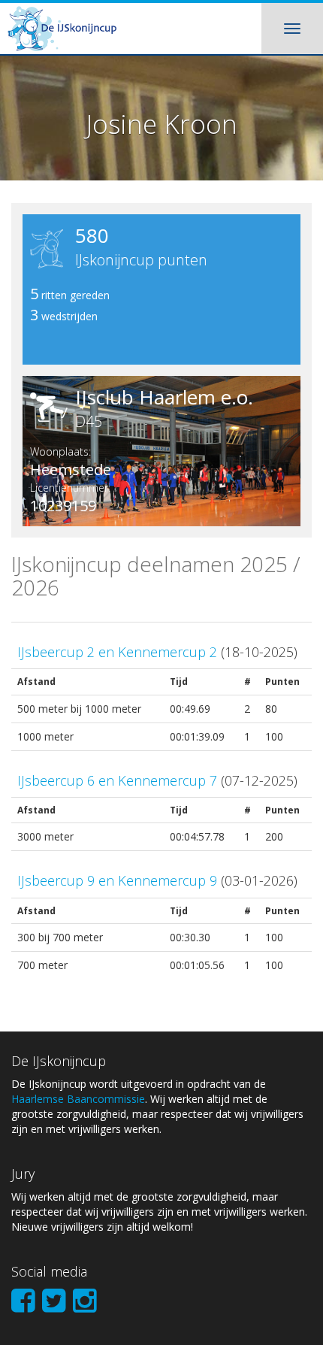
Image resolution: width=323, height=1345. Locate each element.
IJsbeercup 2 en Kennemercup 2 (117, 652)
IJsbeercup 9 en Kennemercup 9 (117, 880)
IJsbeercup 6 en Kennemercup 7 (117, 780)
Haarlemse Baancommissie (78, 1099)
